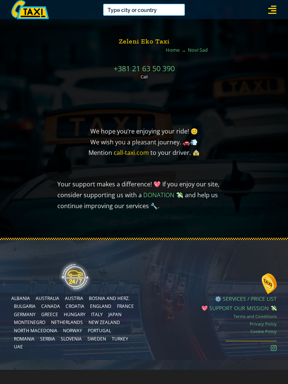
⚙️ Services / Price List (246, 298)
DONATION (158, 195)
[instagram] (274, 348)
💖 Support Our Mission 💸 (239, 308)
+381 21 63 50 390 (144, 68)
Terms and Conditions (255, 316)
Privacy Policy (263, 324)
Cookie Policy (263, 331)
